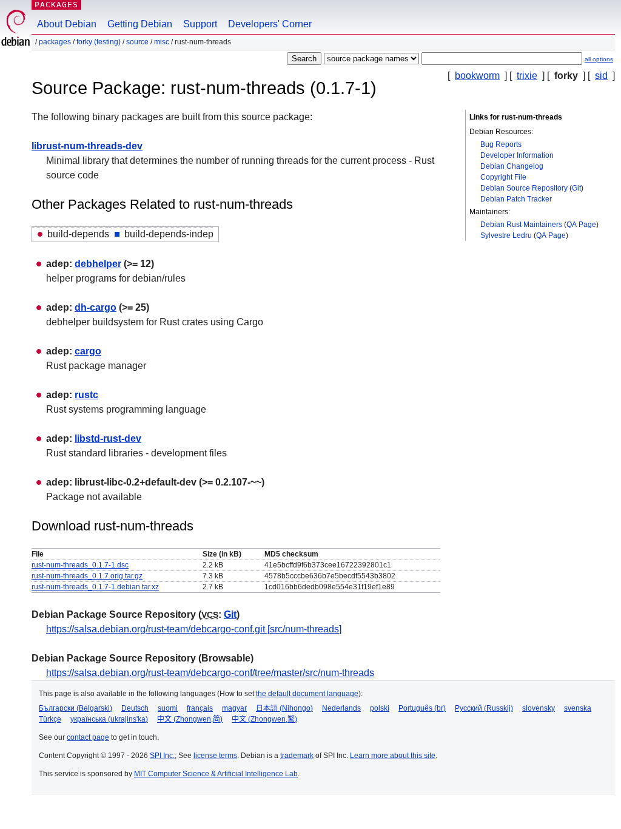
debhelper (98, 264)
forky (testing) (98, 42)
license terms (215, 755)
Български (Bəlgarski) (75, 708)
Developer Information (517, 155)
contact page (88, 737)
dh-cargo (95, 307)
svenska (577, 708)
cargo (88, 351)
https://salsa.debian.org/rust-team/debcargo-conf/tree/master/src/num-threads (210, 673)
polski (379, 708)
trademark (297, 755)
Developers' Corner (270, 24)
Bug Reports (501, 144)
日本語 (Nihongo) (284, 708)
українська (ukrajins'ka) (109, 719)
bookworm (477, 75)
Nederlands (341, 708)
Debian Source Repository (524, 188)
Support (200, 24)
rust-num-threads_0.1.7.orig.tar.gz (87, 576)
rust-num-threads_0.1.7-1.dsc (80, 565)
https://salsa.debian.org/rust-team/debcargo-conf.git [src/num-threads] (193, 629)
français (200, 708)
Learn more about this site (392, 755)
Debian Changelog (511, 166)
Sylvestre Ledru (506, 235)
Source (137, 42)
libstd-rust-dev (108, 438)
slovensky (538, 708)
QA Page (581, 224)
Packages (56, 4)
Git (576, 188)
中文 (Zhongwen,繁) (264, 719)
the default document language (307, 693)
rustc (86, 395)
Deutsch (135, 708)
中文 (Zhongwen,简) (190, 719)
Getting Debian (139, 24)
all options (599, 59)
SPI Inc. (162, 755)
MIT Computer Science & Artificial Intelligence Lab (216, 774)
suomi (168, 708)
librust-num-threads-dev (87, 146)
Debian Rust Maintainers (521, 224)
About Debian (66, 24)
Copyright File (503, 177)
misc (161, 42)
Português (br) (422, 708)
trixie (527, 75)
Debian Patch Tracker (516, 199)
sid (601, 75)
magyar (234, 708)
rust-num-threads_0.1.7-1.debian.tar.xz (95, 587)
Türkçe (50, 719)
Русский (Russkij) (484, 708)
